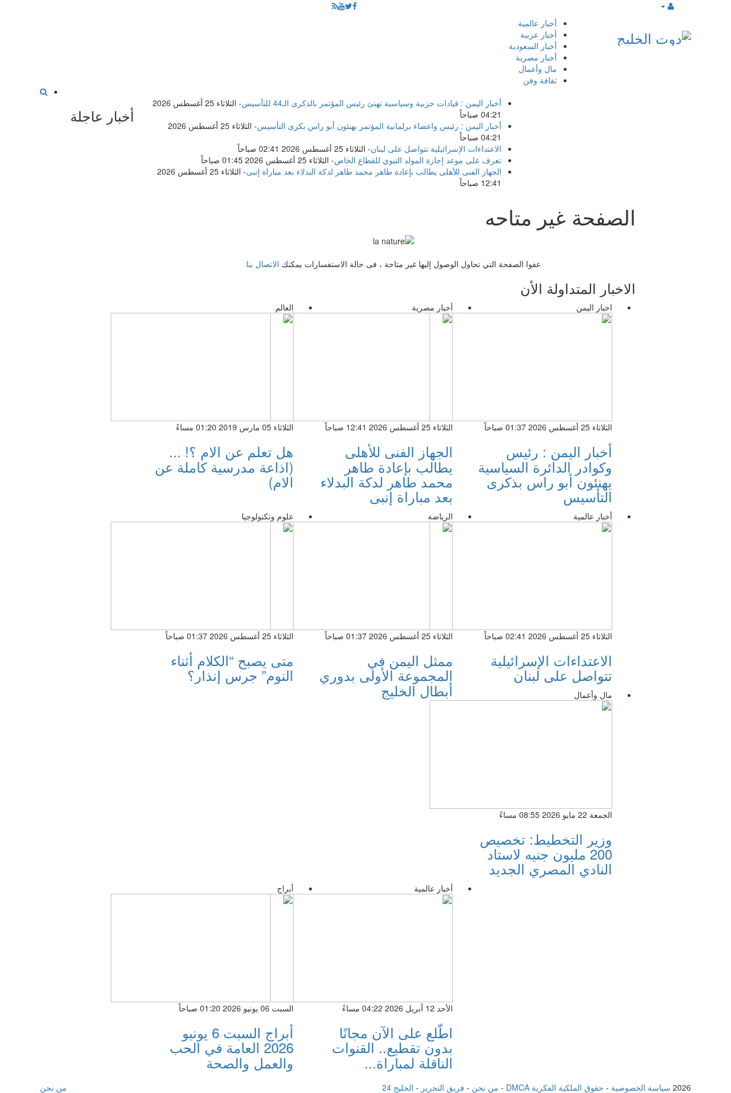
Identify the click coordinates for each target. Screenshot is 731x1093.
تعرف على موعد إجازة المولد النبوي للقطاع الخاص (417, 160)
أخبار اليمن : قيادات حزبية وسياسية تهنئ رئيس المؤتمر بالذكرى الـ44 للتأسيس (371, 102)
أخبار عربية (538, 34)
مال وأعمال (538, 68)
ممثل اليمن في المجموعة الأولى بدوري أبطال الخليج (386, 675)
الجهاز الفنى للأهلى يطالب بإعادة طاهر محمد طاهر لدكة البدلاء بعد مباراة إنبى (373, 171)
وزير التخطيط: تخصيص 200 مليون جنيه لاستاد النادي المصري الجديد (546, 854)
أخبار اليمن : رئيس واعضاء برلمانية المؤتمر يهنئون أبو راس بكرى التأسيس (379, 125)
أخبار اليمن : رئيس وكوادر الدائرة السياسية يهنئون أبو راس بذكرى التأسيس (545, 473)
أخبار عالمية (537, 23)
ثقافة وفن (540, 80)
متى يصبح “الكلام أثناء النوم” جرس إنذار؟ (232, 667)
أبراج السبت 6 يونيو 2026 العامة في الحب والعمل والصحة (232, 1047)
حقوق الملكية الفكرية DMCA (555, 1087)
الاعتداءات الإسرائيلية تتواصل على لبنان (436, 148)
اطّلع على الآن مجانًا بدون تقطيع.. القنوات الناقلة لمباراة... (392, 1047)
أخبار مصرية (536, 57)
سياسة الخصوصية (640, 1087)
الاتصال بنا (262, 263)
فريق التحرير (442, 1087)
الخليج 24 (397, 1087)
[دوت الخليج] (654, 36)
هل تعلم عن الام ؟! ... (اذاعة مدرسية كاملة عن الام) (224, 466)
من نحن (485, 1087)
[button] (667, 5)
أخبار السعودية (533, 45)
